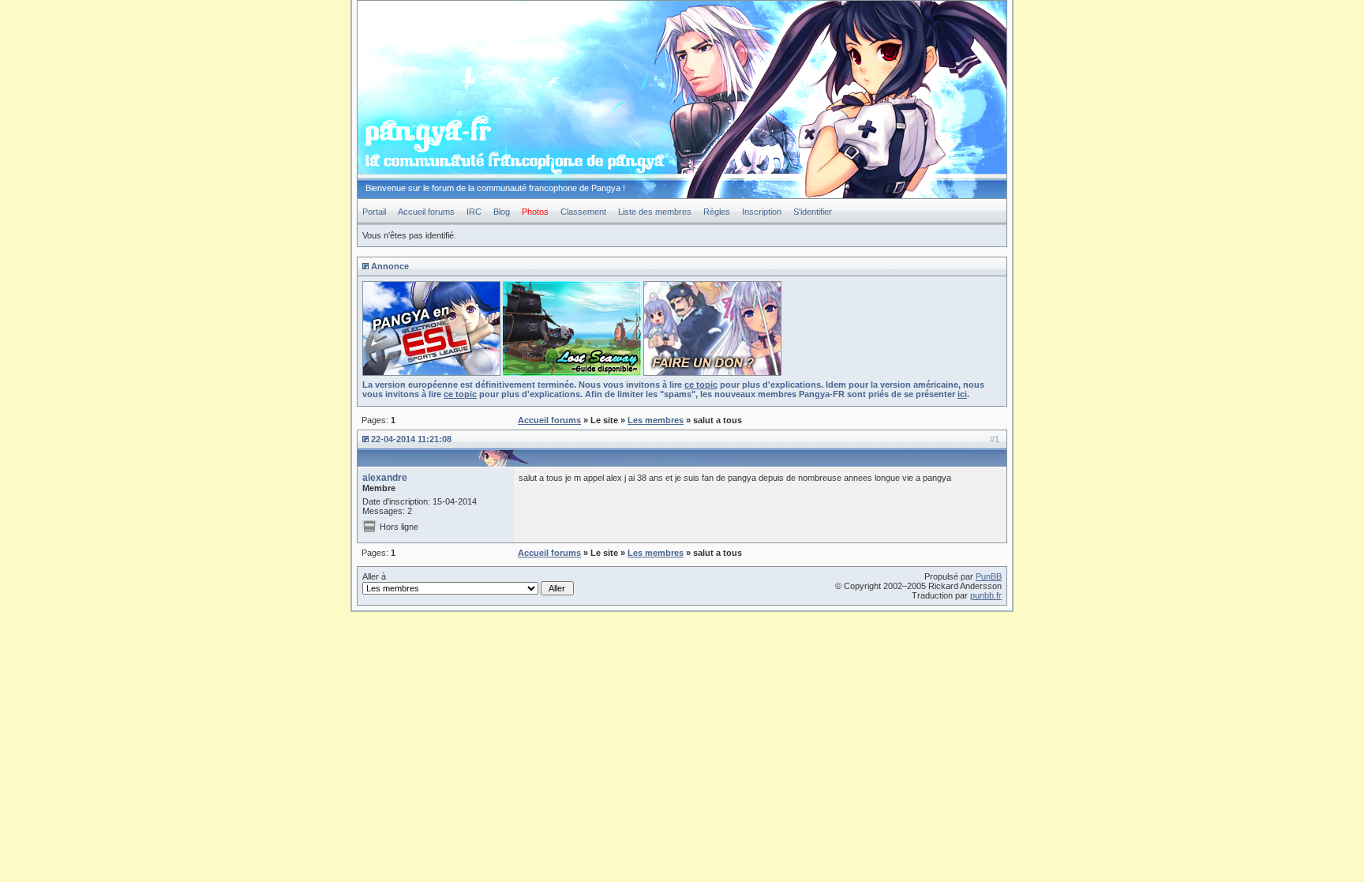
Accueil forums (426, 211)
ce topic (701, 384)
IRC (474, 211)
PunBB (989, 576)
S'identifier (812, 211)
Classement (583, 211)
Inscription (761, 211)
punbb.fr (986, 595)
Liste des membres (654, 211)
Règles (716, 211)
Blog (501, 211)
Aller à (374, 576)
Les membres (656, 420)
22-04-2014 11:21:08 (411, 439)
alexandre (384, 477)
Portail (374, 211)
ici (962, 394)
